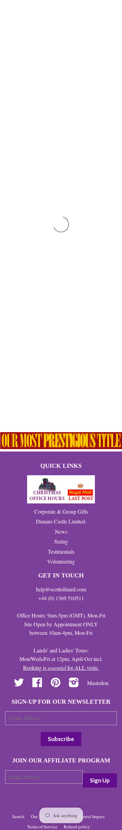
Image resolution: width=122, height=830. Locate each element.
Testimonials (61, 551)
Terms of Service (42, 827)
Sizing (61, 541)
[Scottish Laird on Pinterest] (55, 684)
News (61, 531)
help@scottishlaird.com (61, 589)
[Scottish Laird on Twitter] (19, 684)
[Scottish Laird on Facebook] (37, 684)
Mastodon (97, 682)
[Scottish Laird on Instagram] (74, 684)
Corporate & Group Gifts (61, 511)
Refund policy (77, 827)
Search (18, 816)
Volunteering (61, 561)
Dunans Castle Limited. (61, 521)
